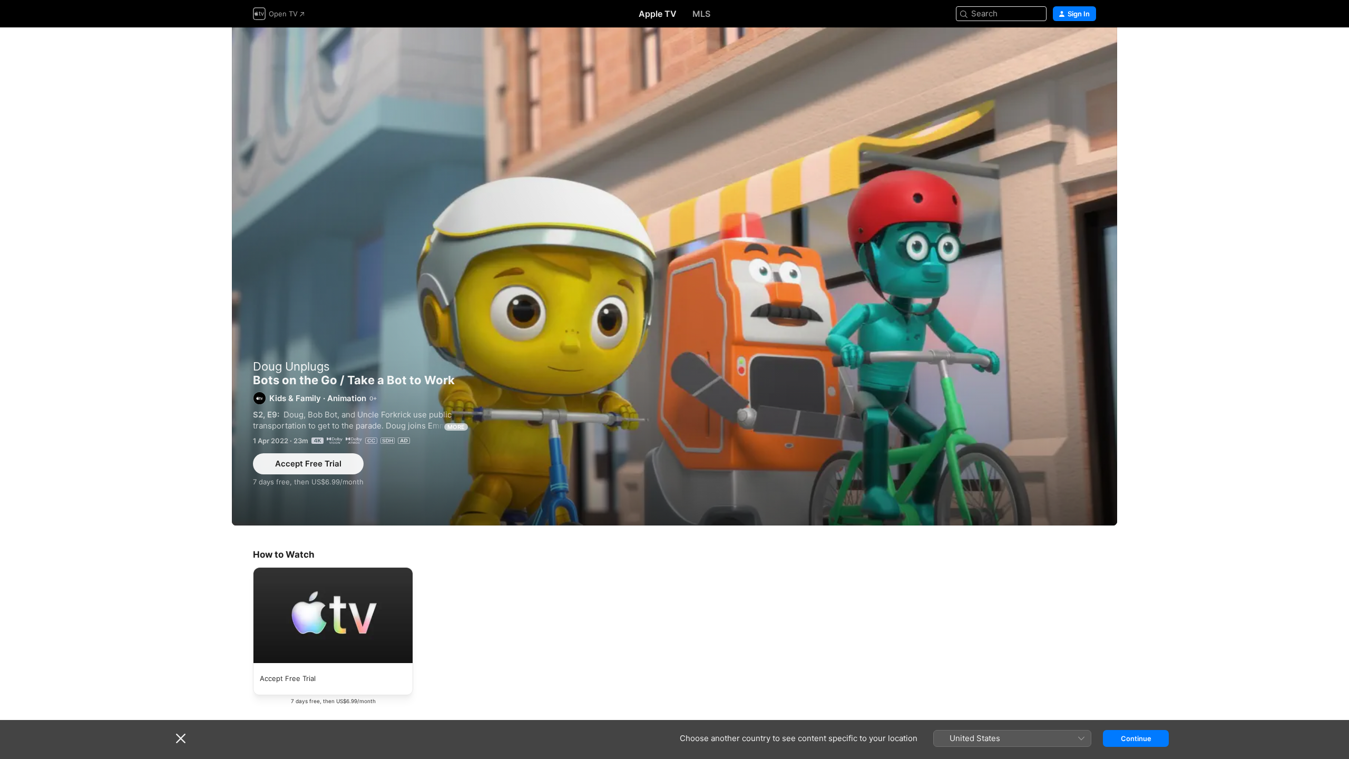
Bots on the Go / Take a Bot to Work (674, 276)
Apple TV (658, 13)
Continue (1136, 738)
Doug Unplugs (291, 366)
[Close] (180, 738)
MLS (701, 13)
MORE (456, 427)
